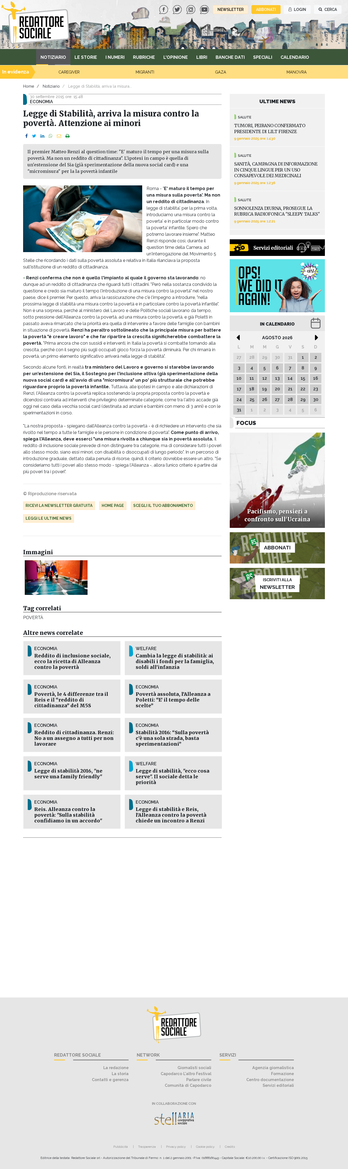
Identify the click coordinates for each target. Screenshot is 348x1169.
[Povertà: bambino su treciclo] (56, 577)
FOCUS (246, 423)
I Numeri (115, 57)
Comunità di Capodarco (188, 1085)
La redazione (116, 1067)
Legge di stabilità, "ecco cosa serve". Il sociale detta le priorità (172, 776)
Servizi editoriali (278, 1085)
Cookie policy (205, 1147)
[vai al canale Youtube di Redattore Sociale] (205, 9)
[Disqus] (122, 914)
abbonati (266, 9)
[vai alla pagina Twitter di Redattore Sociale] (178, 9)
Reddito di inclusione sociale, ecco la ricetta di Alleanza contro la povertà (72, 661)
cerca (330, 9)
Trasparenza (147, 1147)
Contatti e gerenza (110, 1079)
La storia (120, 1073)
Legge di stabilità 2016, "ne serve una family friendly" (68, 774)
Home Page (113, 505)
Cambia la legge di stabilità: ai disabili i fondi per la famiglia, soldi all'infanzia (175, 661)
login (299, 9)
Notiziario (53, 57)
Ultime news (277, 101)
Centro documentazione (270, 1079)
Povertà (33, 617)
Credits (230, 1147)
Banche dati (230, 57)
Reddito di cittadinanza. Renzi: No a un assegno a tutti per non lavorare (74, 738)
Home (28, 86)
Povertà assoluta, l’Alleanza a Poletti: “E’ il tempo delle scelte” (173, 700)
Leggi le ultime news (49, 518)
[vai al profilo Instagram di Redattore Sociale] (191, 9)
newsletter (230, 9)
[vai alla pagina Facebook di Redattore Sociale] (164, 9)
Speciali (262, 57)
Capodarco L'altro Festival (186, 1073)
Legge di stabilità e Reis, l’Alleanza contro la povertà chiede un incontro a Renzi (171, 815)
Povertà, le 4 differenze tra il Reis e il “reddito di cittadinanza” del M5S (71, 700)
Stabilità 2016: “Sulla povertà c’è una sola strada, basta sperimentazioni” (172, 738)
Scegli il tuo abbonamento (163, 505)
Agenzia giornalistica (273, 1067)
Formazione (282, 1073)
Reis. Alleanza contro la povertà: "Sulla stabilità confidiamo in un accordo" (68, 815)
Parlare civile (198, 1079)
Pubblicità (120, 1147)
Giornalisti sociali (194, 1067)
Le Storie (85, 57)
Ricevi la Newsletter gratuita (59, 505)
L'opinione (175, 57)
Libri (201, 57)
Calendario (295, 57)
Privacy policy (176, 1147)
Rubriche (144, 57)
